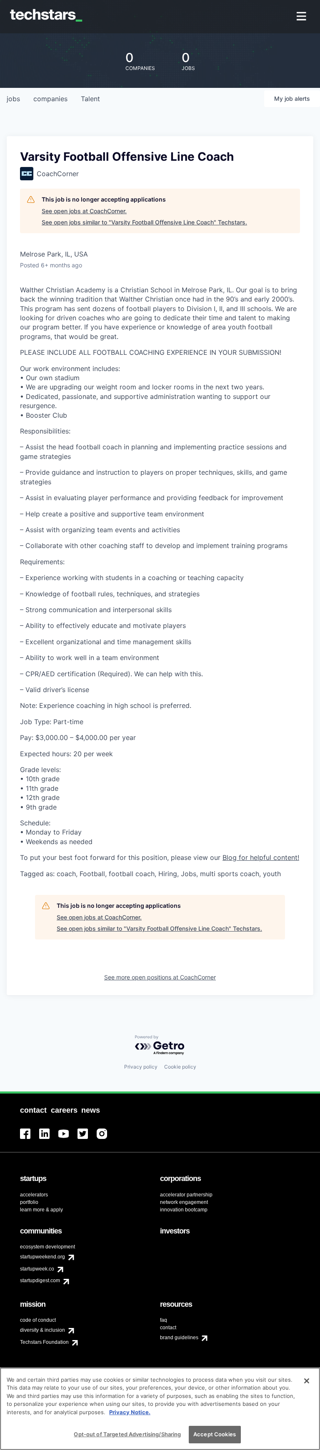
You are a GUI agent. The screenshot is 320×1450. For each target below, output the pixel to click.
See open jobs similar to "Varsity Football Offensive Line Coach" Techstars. (144, 222)
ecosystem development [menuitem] (47, 1247)
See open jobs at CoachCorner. (84, 210)
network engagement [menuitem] (184, 1202)
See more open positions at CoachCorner (160, 977)
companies (50, 99)
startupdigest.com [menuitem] (40, 1280)
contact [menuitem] (168, 1327)
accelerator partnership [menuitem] (186, 1195)
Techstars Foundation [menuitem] (44, 1342)
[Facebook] (29, 1138)
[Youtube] (68, 1138)
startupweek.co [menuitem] (37, 1269)
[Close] (307, 1381)
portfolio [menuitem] (29, 1202)
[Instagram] (106, 1138)
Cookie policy (180, 1067)
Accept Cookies (214, 1434)
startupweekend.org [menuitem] (42, 1257)
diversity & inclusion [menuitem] (42, 1330)
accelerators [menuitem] (34, 1195)
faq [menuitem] (163, 1320)
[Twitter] (87, 1138)
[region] (160, 1409)
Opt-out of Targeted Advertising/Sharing (127, 1434)
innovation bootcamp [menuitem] (184, 1210)
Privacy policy (141, 1067)
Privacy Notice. (129, 1412)
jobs (13, 99)
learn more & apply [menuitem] (41, 1210)
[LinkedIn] (48, 1138)
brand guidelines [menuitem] (179, 1337)
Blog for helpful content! (260, 857)
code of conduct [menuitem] (38, 1320)
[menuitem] (302, 16)
